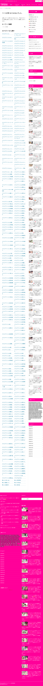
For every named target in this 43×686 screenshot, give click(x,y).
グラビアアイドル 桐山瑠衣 (19, 319)
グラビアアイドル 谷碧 (6, 449)
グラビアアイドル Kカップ (19, 50)
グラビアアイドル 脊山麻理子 (19, 427)
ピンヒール (37, 412)
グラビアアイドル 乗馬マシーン (19, 182)
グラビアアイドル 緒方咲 (19, 414)
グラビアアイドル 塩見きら (19, 210)
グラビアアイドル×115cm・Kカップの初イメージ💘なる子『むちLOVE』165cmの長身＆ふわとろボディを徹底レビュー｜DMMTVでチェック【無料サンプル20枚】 (35, 255)
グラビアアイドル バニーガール (7, 123)
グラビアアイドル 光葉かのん (7, 197)
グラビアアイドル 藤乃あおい (7, 438)
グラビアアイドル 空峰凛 (7, 407)
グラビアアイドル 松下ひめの (7, 312)
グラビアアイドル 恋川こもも (7, 270)
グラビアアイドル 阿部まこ (19, 466)
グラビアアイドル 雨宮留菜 (7, 468)
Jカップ (36, 405)
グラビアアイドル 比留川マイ (19, 334)
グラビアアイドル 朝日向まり (19, 300)
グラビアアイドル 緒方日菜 (7, 416)
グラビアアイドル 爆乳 (18, 368)
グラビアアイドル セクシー (19, 100)
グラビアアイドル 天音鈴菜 (19, 227)
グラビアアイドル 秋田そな (19, 402)
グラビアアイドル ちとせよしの (7, 107)
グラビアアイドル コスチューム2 (19, 78)
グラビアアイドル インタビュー (7, 66)
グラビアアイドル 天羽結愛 (19, 224)
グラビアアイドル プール (19, 134)
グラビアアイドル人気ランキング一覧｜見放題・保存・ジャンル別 (9, 507)
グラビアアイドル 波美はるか (19, 350)
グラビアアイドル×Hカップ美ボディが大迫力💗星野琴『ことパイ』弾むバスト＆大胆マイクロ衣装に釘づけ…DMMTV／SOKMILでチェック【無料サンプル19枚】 (35, 369)
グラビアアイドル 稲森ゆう (19, 404)
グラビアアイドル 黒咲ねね (7, 477)
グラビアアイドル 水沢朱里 (19, 337)
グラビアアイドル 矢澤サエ (19, 396)
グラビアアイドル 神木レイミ (19, 399)
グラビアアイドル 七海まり (19, 171)
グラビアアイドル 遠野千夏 (7, 455)
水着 (29, 415)
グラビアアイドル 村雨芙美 (7, 309)
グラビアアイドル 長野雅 (7, 466)
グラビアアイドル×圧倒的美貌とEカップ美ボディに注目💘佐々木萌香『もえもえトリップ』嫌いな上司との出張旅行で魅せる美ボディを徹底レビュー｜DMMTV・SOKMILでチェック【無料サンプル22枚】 (35, 158)
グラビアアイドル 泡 (6, 349)
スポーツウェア (3, 540)
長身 (29, 419)
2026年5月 (2, 559)
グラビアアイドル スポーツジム (19, 98)
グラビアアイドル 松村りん (7, 315)
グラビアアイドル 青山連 (7, 470)
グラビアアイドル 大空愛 (7, 222)
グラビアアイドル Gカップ (19, 45)
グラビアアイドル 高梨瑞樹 (19, 473)
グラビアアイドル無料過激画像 (4, 4)
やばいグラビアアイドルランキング (35, 48)
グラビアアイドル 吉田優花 (7, 208)
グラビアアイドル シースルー (7, 86)
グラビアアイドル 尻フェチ (19, 251)
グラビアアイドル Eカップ (19, 43)
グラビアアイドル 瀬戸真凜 (19, 364)
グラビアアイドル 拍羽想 (19, 275)
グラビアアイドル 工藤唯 (7, 260)
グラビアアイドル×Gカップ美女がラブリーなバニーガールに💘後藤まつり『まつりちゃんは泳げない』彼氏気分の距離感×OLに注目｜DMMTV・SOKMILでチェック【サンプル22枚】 (35, 103)
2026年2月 (31, 439)
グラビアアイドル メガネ (19, 148)
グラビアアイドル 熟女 (6, 368)
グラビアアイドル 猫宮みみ (7, 373)
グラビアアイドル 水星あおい (7, 338)
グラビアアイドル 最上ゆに (19, 294)
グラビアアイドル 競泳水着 (19, 407)
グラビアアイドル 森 (6, 324)
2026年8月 (31, 426)
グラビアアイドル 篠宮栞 (7, 409)
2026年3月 (31, 437)
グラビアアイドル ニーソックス (7, 116)
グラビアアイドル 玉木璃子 (7, 375)
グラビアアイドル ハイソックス (19, 116)
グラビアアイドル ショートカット (19, 88)
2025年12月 (31, 443)
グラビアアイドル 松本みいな (19, 312)
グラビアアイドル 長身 (18, 463)
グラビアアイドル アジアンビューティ (19, 62)
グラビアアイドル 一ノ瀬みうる (19, 169)
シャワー (41, 408)
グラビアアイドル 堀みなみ (7, 210)
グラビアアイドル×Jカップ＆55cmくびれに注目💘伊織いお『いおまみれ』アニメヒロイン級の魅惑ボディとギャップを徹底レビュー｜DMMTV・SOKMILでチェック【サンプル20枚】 (35, 135)
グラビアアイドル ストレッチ (19, 94)
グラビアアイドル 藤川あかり (19, 440)
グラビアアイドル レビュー (19, 162)
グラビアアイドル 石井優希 (7, 398)
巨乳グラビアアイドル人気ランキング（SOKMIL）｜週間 (10, 523)
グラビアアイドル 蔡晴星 (19, 435)
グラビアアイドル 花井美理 (7, 430)
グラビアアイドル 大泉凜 (19, 220)
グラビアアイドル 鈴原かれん (7, 460)
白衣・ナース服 (35, 416)
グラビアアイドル (5, 33)
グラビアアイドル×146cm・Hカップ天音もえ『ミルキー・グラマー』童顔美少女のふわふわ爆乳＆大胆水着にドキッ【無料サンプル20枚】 (35, 349)
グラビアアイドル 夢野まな (19, 217)
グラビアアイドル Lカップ (7, 52)
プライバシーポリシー (4, 525)
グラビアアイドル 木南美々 (7, 306)
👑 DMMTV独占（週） (33, 21)
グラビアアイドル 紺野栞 (19, 411)
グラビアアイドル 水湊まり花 (19, 340)
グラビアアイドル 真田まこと (19, 393)
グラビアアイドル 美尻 (18, 418)
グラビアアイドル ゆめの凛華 (19, 152)
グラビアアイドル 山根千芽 (7, 255)
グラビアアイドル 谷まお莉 (19, 447)
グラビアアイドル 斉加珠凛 (7, 278)
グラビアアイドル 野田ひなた (19, 456)
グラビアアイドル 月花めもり (7, 297)
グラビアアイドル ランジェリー (7, 159)
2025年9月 (31, 449)
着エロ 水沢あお (17, 482)
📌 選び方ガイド (40, 4)
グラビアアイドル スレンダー (7, 101)
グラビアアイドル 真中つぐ (7, 392)
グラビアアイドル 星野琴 (19, 290)
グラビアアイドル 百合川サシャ (19, 386)
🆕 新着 (11, 4)
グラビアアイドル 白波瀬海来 (19, 382)
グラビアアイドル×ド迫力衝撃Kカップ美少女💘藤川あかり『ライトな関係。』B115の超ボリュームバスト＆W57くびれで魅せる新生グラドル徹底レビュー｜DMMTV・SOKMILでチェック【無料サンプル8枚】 (35, 213)
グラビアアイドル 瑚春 (6, 379)
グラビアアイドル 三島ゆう (19, 174)
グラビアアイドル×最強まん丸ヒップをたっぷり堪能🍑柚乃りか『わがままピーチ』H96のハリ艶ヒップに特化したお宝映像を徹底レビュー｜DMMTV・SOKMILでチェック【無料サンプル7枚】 (35, 202)
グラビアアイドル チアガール (19, 104)
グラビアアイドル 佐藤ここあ (7, 194)
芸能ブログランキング (33, 39)
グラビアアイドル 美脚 (18, 420)
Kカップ (40, 405)
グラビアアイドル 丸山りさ (19, 178)
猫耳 (32, 416)
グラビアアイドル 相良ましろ (19, 389)
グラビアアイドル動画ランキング (35, 44)
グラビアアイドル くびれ (19, 75)
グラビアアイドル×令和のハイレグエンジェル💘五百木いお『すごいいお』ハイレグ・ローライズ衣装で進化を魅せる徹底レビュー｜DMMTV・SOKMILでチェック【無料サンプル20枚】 (35, 245)
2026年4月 (31, 435)
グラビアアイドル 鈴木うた (19, 461)
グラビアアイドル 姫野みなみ (7, 234)
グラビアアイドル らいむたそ (19, 155)
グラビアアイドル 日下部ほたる (19, 283)
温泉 (38, 415)
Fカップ (2, 536)
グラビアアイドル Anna (7, 37)
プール (41, 412)
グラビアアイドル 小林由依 (7, 245)
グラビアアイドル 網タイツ (7, 414)
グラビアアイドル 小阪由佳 (19, 248)
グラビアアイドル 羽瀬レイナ (19, 424)
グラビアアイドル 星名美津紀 (7, 287)
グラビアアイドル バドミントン (19, 119)
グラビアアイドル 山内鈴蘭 (19, 253)
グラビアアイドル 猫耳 (18, 373)
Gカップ (5, 536)
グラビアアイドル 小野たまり (7, 249)
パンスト (11, 540)
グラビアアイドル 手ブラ (19, 273)
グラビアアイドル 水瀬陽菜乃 (19, 344)
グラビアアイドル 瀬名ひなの (19, 361)
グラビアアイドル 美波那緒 (7, 420)
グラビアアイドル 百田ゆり (7, 389)
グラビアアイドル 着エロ (7, 396)
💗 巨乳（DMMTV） (32, 23)
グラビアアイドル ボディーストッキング (19, 137)
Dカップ (14, 535)
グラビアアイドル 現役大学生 (19, 376)
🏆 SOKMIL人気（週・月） (17, 5)
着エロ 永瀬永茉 (5, 484)
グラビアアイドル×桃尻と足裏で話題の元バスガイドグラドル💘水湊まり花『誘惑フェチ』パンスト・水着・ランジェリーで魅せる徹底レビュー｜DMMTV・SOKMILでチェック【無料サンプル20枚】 (35, 265)
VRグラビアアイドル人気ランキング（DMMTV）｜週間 (10, 516)
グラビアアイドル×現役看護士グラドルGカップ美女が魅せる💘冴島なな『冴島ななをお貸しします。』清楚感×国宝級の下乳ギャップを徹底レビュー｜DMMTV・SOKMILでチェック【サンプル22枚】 (35, 114)
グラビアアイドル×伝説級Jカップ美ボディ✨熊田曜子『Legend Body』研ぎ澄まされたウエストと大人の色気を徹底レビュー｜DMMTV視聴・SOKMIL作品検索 (35, 303)
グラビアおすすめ (18, 477)
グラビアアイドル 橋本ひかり (19, 331)
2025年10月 (31, 447)
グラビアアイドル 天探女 (19, 222)
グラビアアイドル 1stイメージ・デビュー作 (20, 34)
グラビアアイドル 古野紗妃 (7, 206)
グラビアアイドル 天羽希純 (7, 224)
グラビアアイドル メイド (7, 148)
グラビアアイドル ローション (19, 165)
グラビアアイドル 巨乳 (18, 260)
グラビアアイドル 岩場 (6, 258)
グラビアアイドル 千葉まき (7, 203)
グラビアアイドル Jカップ (7, 50)
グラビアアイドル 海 (6, 355)
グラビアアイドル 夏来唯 (19, 213)
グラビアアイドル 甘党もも (19, 379)
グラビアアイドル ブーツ (7, 134)
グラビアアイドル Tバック (19, 57)
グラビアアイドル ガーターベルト (19, 70)
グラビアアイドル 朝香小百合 (19, 303)
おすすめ (33, 406)
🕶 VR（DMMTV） (32, 27)
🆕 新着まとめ (31, 14)
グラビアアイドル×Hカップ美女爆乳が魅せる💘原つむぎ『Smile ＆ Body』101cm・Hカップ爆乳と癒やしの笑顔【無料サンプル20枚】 (35, 283)
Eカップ (17, 535)
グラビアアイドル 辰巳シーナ (19, 452)
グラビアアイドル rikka (19, 55)
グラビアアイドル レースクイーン (19, 159)
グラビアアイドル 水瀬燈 (7, 343)
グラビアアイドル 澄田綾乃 (7, 360)
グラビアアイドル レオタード (7, 163)
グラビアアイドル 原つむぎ (19, 203)
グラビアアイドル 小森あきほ (19, 246)
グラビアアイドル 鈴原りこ (19, 459)
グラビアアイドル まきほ (19, 140)
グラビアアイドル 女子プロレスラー (7, 230)
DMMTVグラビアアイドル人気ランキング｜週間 (9, 510)
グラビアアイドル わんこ (7, 168)
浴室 (33, 415)
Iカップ (33, 405)
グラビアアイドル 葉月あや (19, 432)
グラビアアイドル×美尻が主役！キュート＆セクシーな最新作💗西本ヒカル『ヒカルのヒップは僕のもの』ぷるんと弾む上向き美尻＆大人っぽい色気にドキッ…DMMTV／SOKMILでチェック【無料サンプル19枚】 (35, 379)
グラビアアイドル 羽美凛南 (7, 426)
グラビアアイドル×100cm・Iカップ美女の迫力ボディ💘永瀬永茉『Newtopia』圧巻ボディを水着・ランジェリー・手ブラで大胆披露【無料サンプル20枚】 (35, 332)
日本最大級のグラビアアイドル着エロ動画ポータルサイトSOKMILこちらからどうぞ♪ (35, 58)
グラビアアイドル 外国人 (19, 215)
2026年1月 (31, 441)
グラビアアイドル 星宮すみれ (19, 287)
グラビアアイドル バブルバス (19, 123)
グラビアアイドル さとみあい (19, 82)
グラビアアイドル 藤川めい (7, 443)
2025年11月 (31, 445)
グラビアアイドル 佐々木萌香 (19, 190)
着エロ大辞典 (31, 65)
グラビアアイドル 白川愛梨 (7, 381)
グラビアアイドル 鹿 (18, 475)
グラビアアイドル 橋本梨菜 (7, 334)
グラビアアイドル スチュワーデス (7, 94)
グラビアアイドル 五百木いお (7, 185)
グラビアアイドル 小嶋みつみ (19, 238)
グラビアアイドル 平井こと (7, 267)
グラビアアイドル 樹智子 (19, 327)
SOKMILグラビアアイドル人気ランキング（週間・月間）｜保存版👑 (9, 499)
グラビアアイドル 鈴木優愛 (7, 463)
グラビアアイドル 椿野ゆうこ (7, 328)
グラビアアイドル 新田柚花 (19, 280)
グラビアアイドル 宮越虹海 (19, 235)
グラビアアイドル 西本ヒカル (19, 444)
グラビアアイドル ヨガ (6, 154)
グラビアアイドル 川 (18, 258)
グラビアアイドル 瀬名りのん (7, 364)
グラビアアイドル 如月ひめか (19, 230)
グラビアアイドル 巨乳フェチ (7, 263)
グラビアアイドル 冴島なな (19, 199)
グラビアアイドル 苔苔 (6, 432)
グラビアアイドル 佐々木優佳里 (7, 190)
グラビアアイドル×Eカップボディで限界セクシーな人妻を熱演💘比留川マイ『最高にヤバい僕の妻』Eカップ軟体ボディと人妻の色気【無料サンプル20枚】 (35, 275)
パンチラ (30, 412)
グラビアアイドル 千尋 (18, 201)
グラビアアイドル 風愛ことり (7, 474)
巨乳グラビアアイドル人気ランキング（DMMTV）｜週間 (10, 519)
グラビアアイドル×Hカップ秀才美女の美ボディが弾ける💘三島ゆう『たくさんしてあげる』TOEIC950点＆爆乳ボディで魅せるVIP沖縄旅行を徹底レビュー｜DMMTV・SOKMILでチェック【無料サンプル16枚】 (35, 169)
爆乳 (29, 416)
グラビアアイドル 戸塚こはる (7, 274)
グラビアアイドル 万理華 (7, 174)
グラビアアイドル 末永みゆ (19, 306)
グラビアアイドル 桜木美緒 (19, 321)
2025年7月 (31, 453)
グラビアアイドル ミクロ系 (19, 142)
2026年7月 (31, 428)
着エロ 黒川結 (17, 484)
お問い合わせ (2, 501)
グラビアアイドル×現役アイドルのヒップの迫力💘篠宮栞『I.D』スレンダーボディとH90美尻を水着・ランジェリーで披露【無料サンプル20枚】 (35, 322)
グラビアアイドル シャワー (19, 85)
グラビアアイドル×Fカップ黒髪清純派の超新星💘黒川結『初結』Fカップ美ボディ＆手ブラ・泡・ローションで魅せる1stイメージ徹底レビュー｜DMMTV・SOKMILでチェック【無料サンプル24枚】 (35, 234)
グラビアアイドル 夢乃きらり (7, 218)
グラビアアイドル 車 (18, 449)
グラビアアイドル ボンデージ (7, 141)
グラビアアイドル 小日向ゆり (7, 242)
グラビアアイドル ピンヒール (19, 131)
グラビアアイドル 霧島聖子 (19, 468)
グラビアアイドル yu (18, 59)
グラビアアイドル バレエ (7, 126)
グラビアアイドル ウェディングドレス (19, 66)
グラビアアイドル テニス (19, 110)
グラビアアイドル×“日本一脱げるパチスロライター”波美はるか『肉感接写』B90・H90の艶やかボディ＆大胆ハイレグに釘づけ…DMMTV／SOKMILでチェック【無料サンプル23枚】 (35, 359)
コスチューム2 (36, 408)
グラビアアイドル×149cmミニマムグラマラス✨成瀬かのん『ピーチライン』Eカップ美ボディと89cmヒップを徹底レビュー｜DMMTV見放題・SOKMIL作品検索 (35, 313)
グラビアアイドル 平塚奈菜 (19, 267)
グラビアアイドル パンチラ (7, 128)
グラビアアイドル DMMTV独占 (19, 38)
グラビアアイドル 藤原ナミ (19, 437)
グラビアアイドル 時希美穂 (19, 292)
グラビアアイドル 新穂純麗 (7, 282)
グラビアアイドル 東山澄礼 (19, 309)
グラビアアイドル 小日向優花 (19, 242)
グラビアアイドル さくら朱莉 (7, 82)
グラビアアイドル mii (18, 52)
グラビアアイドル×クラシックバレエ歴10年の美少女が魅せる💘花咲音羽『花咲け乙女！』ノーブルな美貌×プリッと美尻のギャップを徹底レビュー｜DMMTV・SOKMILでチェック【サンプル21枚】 (35, 125)
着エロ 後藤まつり (5, 482)
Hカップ (30, 405)
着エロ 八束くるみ (5, 480)
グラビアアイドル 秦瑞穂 (7, 404)
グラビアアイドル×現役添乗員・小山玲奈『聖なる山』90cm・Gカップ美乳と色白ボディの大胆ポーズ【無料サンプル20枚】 (35, 340)
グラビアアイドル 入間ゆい (19, 196)
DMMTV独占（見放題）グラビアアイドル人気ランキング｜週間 (10, 513)
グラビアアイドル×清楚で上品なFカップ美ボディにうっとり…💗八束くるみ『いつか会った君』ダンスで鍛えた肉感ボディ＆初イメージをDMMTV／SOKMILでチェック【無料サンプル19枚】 (35, 390)
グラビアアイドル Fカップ (7, 45)
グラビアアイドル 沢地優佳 (19, 347)
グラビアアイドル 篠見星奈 (19, 409)
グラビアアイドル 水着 (6, 347)
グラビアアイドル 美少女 (7, 418)
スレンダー (8, 540)
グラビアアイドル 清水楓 (7, 358)
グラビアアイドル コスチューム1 (7, 78)
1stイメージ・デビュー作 (33, 402)
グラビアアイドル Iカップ (19, 48)
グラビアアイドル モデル (7, 151)
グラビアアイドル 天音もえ (7, 227)
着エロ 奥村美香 (17, 480)
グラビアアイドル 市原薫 (19, 262)
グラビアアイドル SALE (7, 57)
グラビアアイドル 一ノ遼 (7, 171)
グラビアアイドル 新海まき (19, 278)
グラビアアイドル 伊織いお (19, 187)
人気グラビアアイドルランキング (35, 46)
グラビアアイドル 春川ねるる (7, 293)
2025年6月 (31, 456)
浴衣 (35, 415)
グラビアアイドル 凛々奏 (7, 201)
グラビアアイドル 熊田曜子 (19, 366)
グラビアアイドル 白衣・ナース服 (7, 386)
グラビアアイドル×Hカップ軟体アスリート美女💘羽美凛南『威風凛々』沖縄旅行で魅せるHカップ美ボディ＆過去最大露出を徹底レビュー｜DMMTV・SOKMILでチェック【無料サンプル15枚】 (35, 181)
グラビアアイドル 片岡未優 (19, 370)
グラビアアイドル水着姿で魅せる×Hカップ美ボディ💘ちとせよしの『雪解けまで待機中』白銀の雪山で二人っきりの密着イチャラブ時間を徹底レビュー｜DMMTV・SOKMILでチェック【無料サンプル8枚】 (35, 223)
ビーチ (34, 412)
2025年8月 (31, 451)
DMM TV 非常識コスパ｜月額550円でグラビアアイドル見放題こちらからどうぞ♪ (35, 62)
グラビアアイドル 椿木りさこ (19, 325)
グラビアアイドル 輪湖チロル (7, 452)
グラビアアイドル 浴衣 (18, 353)
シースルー (36, 409)
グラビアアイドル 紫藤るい (7, 411)
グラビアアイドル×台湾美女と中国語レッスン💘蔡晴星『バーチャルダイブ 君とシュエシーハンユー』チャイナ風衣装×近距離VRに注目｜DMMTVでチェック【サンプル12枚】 (35, 93)
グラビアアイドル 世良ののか (7, 179)
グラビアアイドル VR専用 (7, 59)
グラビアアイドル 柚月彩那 (7, 317)
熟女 (40, 415)
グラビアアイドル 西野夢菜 (7, 447)
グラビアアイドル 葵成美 (7, 435)
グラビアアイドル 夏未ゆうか (7, 214)
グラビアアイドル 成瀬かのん (19, 270)
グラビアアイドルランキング (34, 42)
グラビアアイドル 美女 (18, 416)
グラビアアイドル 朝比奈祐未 (7, 303)
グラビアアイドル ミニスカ (7, 145)
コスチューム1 (31, 408)
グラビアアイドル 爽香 (6, 370)
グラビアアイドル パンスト (19, 126)
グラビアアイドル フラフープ (7, 137)
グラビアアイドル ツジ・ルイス (19, 107)
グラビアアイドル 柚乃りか (19, 315)
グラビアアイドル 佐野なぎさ (19, 194)
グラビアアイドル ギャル (19, 73)
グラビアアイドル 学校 (18, 233)
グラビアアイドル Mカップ (7, 55)
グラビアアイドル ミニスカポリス (19, 146)
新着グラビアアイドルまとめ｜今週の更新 (7, 527)
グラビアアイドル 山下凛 (7, 253)
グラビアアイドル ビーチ (19, 128)
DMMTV (39, 402)
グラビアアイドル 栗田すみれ (7, 320)
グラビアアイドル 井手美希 (19, 184)
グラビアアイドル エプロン (7, 69)
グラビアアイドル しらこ (7, 91)
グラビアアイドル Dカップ (19, 41)
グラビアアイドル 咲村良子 (19, 208)
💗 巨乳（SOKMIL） (32, 25)
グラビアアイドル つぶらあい (7, 111)
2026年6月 (31, 430)
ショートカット (31, 409)
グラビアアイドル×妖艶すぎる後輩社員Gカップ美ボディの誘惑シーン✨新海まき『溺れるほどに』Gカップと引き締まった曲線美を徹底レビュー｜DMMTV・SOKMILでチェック (35, 293)
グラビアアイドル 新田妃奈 (7, 280)
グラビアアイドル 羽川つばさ (7, 424)
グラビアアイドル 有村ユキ (19, 297)
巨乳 (37, 413)
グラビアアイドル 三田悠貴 (7, 176)
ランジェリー (34, 413)
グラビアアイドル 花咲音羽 (19, 430)
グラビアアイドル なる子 (19, 112)
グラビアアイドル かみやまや (7, 74)
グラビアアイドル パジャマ (7, 118)
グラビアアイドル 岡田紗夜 (19, 255)
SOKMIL (30, 406)
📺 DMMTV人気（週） (22, 5)
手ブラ (40, 413)
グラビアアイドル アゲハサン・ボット (7, 62)
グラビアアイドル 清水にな (19, 355)
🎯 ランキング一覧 (34, 4)
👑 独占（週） (28, 4)
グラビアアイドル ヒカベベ (7, 130)
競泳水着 (40, 416)
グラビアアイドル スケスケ (19, 91)
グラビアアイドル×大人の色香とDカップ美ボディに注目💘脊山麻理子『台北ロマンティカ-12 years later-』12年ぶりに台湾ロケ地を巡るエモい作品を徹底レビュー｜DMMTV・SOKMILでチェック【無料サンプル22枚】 (35, 147)
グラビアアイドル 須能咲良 (19, 470)
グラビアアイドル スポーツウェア (7, 98)
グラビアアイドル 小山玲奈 (7, 237)
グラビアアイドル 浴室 (6, 353)
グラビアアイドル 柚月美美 (19, 317)
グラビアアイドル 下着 (18, 176)
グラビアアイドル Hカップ (7, 48)
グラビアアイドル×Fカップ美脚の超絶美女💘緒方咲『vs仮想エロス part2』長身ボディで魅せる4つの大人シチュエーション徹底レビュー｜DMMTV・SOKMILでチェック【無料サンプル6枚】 (35, 191)
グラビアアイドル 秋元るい (7, 402)
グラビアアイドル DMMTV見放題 (7, 42)
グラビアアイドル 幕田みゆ (19, 265)
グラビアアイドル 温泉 (18, 358)
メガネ (30, 413)
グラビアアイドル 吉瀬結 (19, 206)
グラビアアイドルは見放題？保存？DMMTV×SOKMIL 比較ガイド (10, 504)
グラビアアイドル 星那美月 (7, 290)
